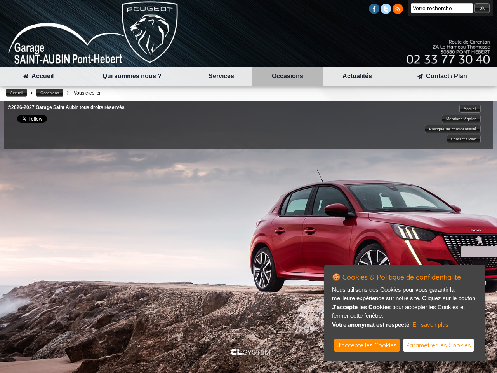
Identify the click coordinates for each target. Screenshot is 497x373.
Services (221, 76)
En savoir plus (430, 324)
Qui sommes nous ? (132, 76)
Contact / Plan (445, 76)
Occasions (287, 76)
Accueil (41, 76)
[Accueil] (93, 63)
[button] (482, 8)
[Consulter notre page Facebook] (374, 12)
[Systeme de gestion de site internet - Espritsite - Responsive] (250, 352)
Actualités (357, 76)
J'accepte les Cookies (367, 345)
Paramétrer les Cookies (438, 345)
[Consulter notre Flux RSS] (397, 12)
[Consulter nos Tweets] (386, 12)
